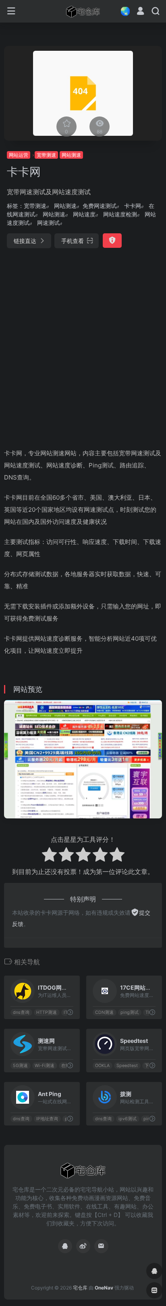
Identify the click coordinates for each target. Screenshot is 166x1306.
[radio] (49, 855)
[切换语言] (123, 11)
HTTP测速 (46, 1012)
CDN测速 (104, 1012)
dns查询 (21, 1012)
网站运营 (18, 155)
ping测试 (129, 1012)
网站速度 (84, 214)
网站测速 (71, 155)
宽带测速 (46, 155)
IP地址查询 (47, 1118)
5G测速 (20, 1065)
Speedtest (127, 1065)
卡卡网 (132, 205)
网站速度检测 (120, 214)
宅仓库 (80, 1288)
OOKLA (102, 1065)
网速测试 (48, 222)
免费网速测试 (99, 205)
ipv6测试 (127, 1118)
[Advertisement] (83, 345)
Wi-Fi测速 (44, 1065)
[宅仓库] (83, 11)
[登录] (140, 12)
